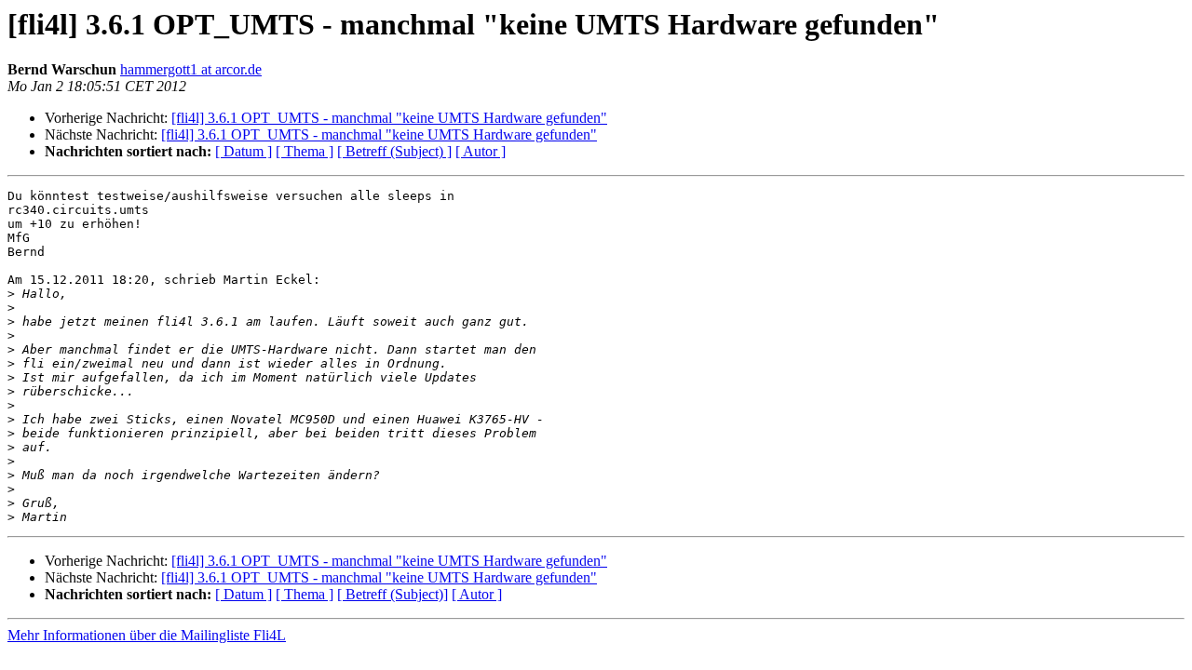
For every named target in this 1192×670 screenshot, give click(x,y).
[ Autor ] (480, 151)
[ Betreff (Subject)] (392, 594)
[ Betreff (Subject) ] (394, 151)
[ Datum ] (243, 151)
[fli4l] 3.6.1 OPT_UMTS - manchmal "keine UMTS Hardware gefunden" (389, 118)
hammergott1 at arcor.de (191, 69)
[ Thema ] (304, 151)
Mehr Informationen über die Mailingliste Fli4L (146, 635)
